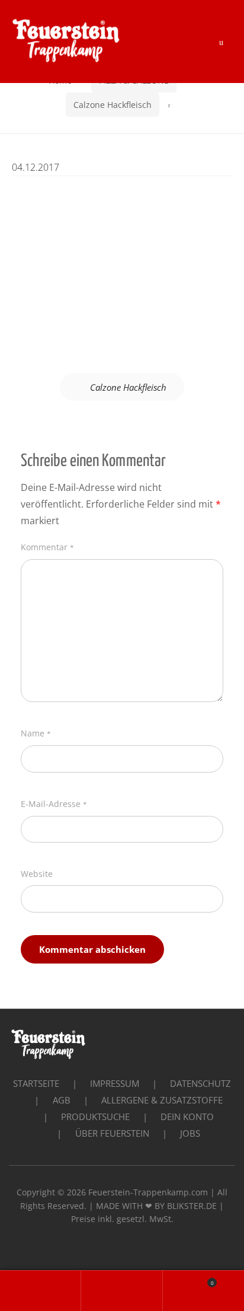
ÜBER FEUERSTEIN (112, 1133)
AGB (61, 1100)
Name (36, 733)
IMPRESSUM (114, 1083)
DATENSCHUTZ (200, 1083)
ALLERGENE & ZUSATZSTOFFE (162, 1100)
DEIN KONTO (187, 1116)
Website (37, 873)
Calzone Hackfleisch (112, 104)
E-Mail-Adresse (54, 803)
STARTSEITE (36, 1083)
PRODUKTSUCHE (95, 1116)
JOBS (190, 1133)
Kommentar (47, 547)
